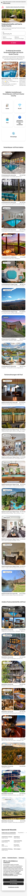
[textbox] (7, 38)
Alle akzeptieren (13, 880)
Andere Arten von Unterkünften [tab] (9, 832)
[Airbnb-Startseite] (3, 7)
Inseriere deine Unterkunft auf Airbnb (15, 7)
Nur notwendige (13, 883)
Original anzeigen (6, 3)
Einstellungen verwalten (13, 887)
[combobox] (13, 34)
